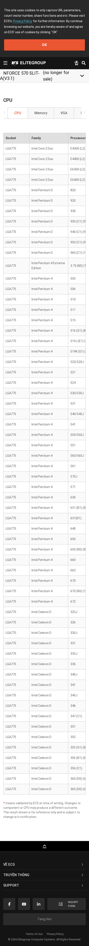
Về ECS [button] (9, 864)
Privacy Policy (22, 21)
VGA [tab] (63, 113)
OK (44, 45)
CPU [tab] (17, 113)
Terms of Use (34, 934)
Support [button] (11, 885)
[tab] (44, 864)
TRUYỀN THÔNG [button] (16, 875)
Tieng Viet (44, 919)
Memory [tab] (40, 113)
